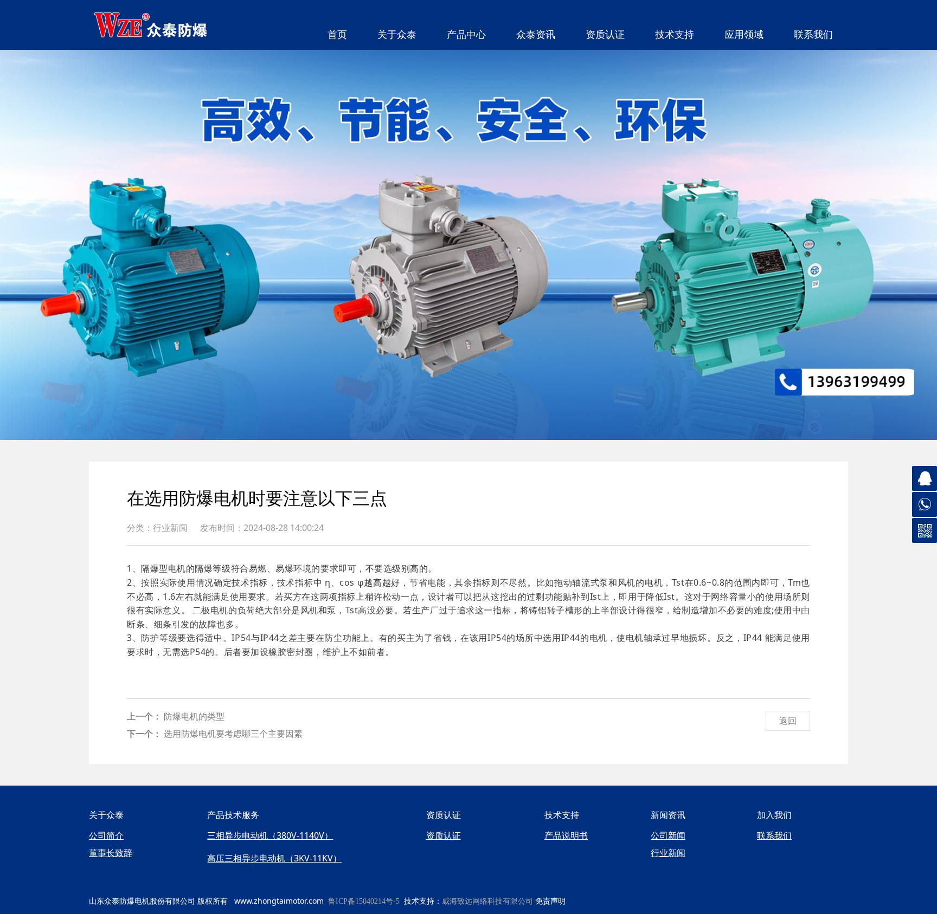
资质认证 (605, 34)
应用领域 (743, 34)
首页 (337, 34)
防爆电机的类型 (194, 716)
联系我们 (813, 34)
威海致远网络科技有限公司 (487, 901)
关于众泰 (396, 34)
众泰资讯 (535, 34)
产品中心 (466, 34)
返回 (788, 721)
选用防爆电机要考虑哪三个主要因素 (233, 734)
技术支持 (674, 34)
